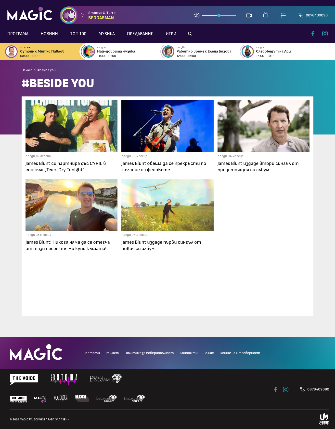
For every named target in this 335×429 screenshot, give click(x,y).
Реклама (112, 353)
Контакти (189, 353)
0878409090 (317, 15)
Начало (27, 70)
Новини (49, 34)
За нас (209, 353)
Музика (107, 34)
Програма (17, 34)
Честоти (91, 353)
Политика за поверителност (149, 353)
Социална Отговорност (240, 353)
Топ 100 (78, 34)
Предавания (140, 34)
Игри (171, 34)
